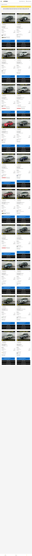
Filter (24, 6)
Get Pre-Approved (8, 46)
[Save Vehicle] (14, 25)
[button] (8, 43)
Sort (9, 6)
